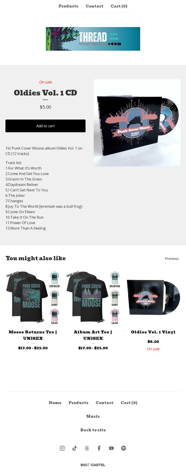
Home (55, 403)
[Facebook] (99, 448)
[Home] (93, 39)
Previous (172, 258)
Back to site (93, 430)
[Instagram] (62, 448)
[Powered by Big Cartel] (93, 465)
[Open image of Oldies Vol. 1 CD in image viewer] (137, 122)
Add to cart (45, 125)
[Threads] (87, 448)
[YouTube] (111, 448)
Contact (94, 6)
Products (68, 6)
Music (93, 416)
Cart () (119, 6)
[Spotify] (123, 448)
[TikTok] (75, 448)
